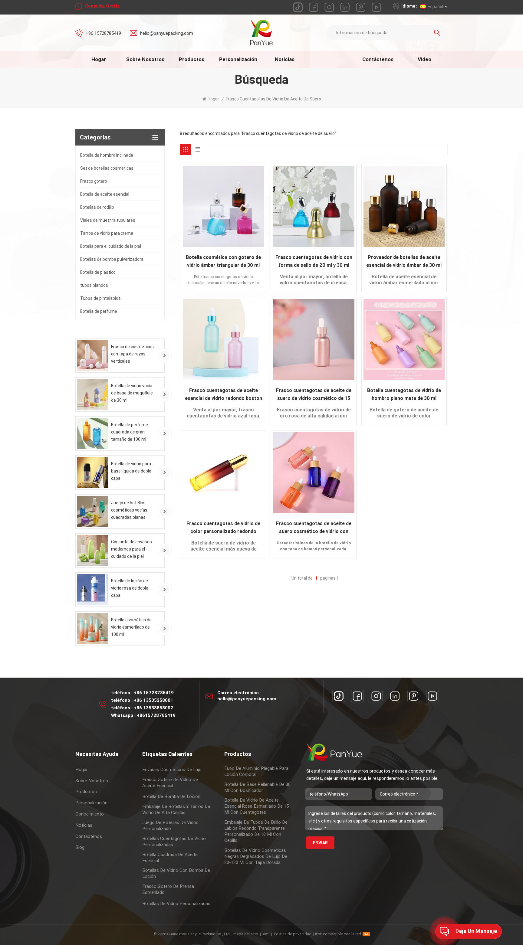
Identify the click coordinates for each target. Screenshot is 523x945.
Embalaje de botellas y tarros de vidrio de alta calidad (176, 809)
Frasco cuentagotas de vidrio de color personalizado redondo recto (223, 528)
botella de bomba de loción (171, 796)
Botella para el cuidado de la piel (110, 246)
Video (424, 59)
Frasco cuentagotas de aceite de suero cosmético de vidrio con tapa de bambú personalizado (313, 528)
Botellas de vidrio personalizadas (176, 903)
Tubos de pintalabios (100, 298)
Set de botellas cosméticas (106, 168)
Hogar (98, 59)
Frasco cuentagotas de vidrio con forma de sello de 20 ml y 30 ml (313, 261)
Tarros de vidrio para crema (106, 233)
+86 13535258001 (153, 700)
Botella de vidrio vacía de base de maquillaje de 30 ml (132, 393)
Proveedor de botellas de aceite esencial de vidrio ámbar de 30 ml (404, 261)
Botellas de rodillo (97, 207)
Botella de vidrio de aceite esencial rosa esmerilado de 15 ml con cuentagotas (256, 806)
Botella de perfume (98, 311)
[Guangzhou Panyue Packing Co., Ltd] (261, 32)
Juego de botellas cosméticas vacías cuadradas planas (129, 510)
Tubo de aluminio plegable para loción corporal (256, 771)
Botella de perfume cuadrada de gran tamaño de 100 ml (129, 432)
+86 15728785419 (103, 33)
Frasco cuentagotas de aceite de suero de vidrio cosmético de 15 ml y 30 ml (313, 394)
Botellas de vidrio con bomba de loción (176, 873)
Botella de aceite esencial (104, 194)
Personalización (238, 59)
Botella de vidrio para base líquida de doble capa (131, 471)
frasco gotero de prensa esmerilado (168, 889)
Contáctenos (377, 59)
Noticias (284, 59)
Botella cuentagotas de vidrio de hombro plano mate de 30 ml (404, 394)
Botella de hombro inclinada (106, 155)
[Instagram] (376, 696)
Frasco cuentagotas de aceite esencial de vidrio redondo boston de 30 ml (223, 394)
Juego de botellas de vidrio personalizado (170, 825)
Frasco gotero (93, 181)
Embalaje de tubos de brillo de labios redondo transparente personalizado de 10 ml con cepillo (256, 831)
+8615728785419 (156, 715)
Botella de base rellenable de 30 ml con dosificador (257, 787)
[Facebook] (357, 696)
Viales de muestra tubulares (107, 220)
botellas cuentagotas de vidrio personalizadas (174, 841)
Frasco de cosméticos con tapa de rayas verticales (132, 354)
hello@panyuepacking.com (166, 33)
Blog (79, 847)
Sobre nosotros (145, 59)
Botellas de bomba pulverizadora (111, 259)
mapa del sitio (245, 934)
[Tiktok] (338, 696)
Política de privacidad (292, 934)
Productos (191, 59)
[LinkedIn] (395, 696)
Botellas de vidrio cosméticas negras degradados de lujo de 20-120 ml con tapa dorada (255, 856)
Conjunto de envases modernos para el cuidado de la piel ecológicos (131, 549)
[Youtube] (432, 696)
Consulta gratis (102, 6)
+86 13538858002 (153, 708)
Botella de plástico (98, 272)
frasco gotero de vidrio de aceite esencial (170, 782)
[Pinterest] (413, 696)
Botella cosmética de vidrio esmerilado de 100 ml (131, 627)
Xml (266, 934)
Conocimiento (89, 814)
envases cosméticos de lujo (172, 769)
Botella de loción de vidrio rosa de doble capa (129, 588)
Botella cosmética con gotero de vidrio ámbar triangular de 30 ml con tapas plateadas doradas (223, 261)
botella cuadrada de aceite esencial (170, 857)
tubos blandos (94, 285)
